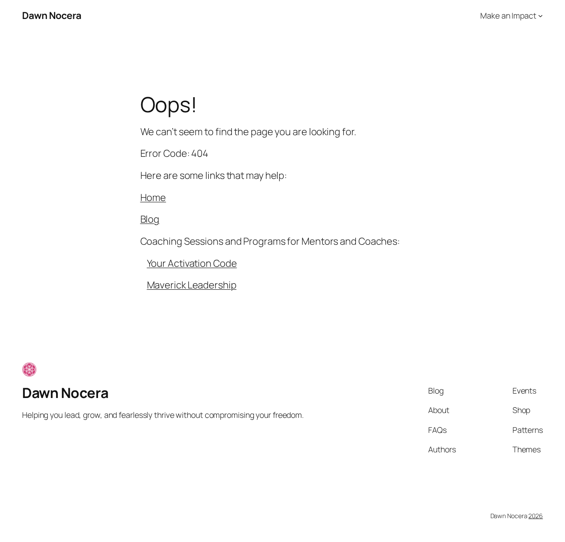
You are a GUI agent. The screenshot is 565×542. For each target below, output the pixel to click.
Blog (150, 219)
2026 (535, 516)
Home (153, 197)
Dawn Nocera (52, 15)
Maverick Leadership (192, 285)
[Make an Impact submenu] (540, 15)
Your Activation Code (192, 263)
